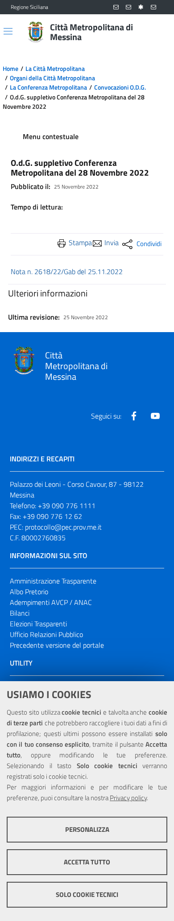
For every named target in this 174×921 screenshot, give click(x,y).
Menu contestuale (51, 136)
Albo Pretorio (29, 591)
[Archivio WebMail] (128, 7)
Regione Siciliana (29, 7)
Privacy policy (128, 798)
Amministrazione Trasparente (53, 581)
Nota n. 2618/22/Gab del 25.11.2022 (67, 271)
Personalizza (87, 829)
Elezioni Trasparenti (38, 623)
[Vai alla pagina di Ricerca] (158, 32)
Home (10, 69)
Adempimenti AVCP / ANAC (51, 602)
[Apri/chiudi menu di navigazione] (8, 31)
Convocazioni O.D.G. (120, 87)
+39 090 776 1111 (66, 505)
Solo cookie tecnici (87, 894)
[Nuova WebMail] (116, 7)
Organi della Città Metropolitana (52, 78)
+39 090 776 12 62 (52, 516)
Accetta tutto (87, 862)
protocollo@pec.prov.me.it (63, 527)
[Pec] (153, 7)
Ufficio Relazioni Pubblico (46, 634)
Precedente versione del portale (57, 645)
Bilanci (19, 613)
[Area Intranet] (141, 7)
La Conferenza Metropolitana (48, 87)
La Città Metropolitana (55, 69)
